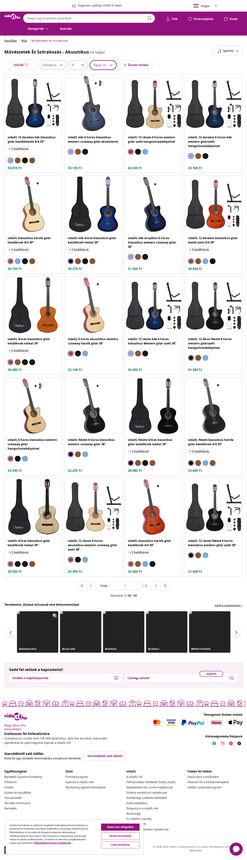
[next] (156, 585)
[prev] (91, 585)
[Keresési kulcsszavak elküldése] (149, 18)
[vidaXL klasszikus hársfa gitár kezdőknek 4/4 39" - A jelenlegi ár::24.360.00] (153, 507)
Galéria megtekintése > (229, 605)
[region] (74, 837)
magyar (205, 6)
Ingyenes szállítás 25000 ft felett (100, 5)
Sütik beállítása (136, 803)
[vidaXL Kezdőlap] (12, 16)
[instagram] (222, 743)
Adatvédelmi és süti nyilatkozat (52, 843)
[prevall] (82, 585)
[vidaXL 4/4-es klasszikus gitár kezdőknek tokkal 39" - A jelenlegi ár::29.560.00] (33, 507)
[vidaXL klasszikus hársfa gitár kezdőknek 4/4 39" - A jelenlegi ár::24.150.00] (33, 204)
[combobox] (89, 18)
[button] (37, 632)
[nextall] (165, 585)
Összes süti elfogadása (120, 827)
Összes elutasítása (120, 836)
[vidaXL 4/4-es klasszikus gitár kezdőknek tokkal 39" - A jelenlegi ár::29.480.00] (33, 305)
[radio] (10, 160)
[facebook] (214, 743)
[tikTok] (239, 743)
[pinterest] (231, 743)
